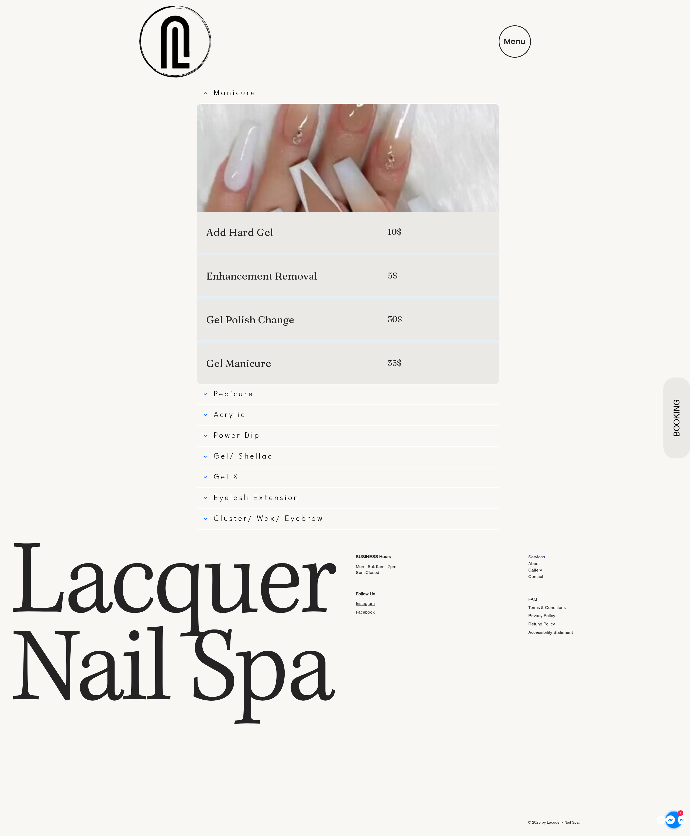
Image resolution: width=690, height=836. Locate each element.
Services (536, 556)
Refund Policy (541, 624)
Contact (535, 576)
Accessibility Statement (550, 632)
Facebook (365, 612)
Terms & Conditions (547, 607)
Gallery (535, 570)
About (534, 563)
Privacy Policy (541, 615)
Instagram (365, 603)
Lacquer (182, 584)
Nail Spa (171, 671)
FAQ (532, 599)
